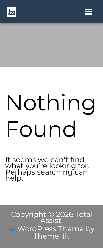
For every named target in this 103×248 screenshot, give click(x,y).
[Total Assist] (11, 12)
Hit (12, 229)
